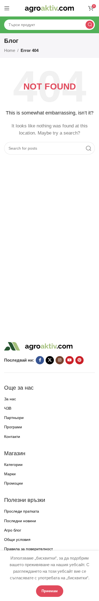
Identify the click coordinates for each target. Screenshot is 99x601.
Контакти (12, 436)
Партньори (14, 417)
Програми (13, 427)
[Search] (90, 25)
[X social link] (50, 360)
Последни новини (20, 521)
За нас (10, 399)
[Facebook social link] (40, 360)
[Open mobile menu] (6, 8)
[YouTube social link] (69, 360)
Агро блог (12, 530)
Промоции (13, 483)
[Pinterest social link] (79, 360)
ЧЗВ (7, 408)
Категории (13, 464)
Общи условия (17, 539)
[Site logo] (49, 7)
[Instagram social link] (60, 360)
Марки (10, 474)
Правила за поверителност (28, 549)
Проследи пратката (21, 511)
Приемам (50, 591)
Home (9, 50)
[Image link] (38, 345)
